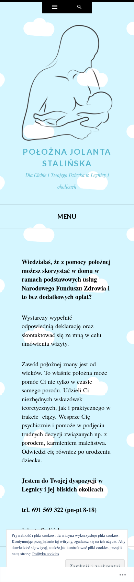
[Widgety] (54, 7)
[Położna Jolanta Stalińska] (67, 85)
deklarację (68, 326)
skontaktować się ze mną (52, 335)
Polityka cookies (45, 553)
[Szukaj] (79, 7)
